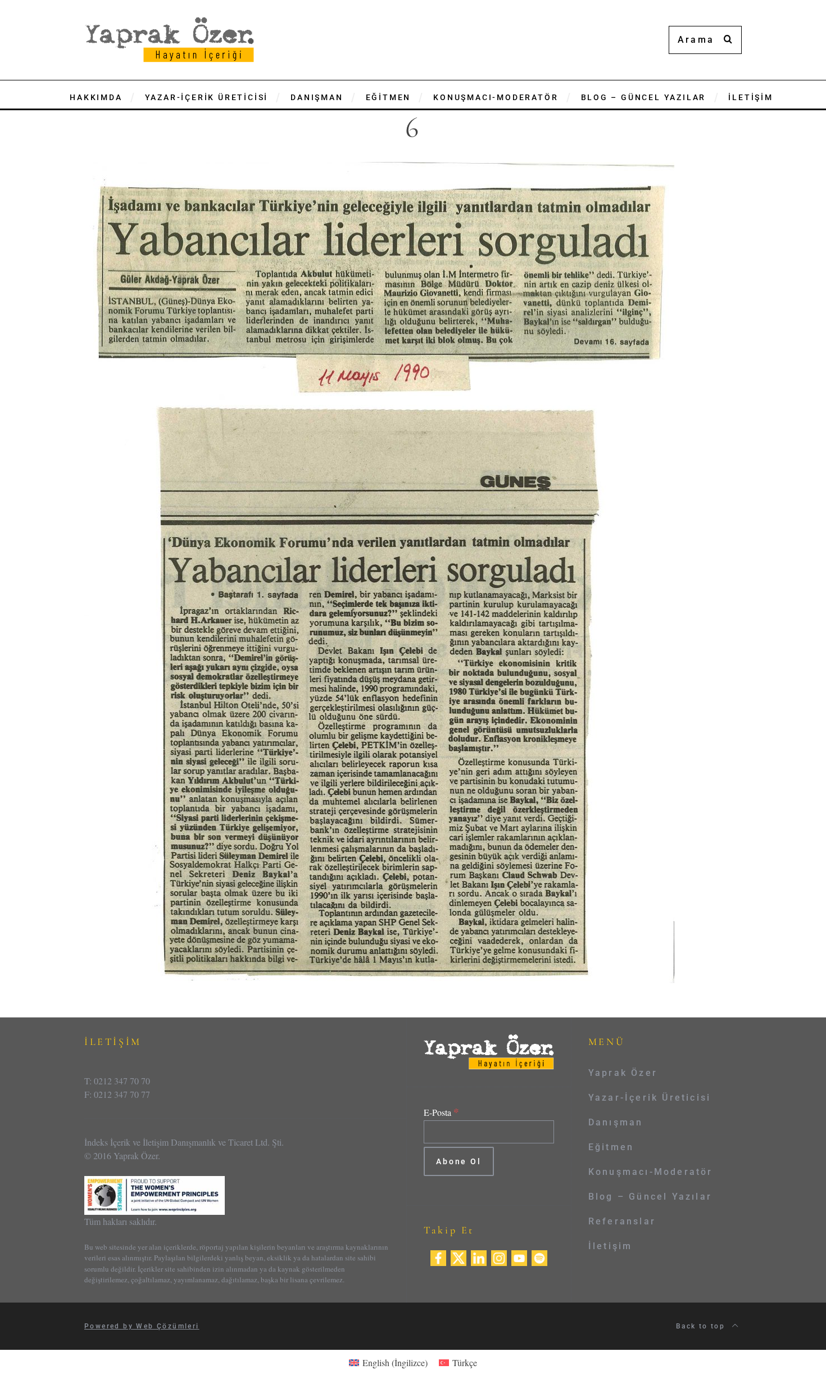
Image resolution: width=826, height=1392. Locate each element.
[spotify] (539, 1256)
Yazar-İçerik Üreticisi (649, 1097)
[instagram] (499, 1256)
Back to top (702, 1326)
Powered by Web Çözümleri (141, 1326)
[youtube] (519, 1256)
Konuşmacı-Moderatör (650, 1171)
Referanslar (622, 1221)
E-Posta (441, 1112)
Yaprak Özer (622, 1072)
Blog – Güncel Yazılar (650, 1196)
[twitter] (459, 1256)
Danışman (615, 1122)
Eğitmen (611, 1147)
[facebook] (438, 1256)
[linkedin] (479, 1256)
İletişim (610, 1246)
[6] (379, 572)
